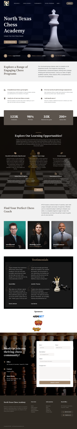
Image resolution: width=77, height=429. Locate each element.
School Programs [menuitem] (49, 3)
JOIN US (69, 3)
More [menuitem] (58, 3)
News (47, 407)
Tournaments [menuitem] (37, 3)
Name (40, 345)
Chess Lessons (34, 407)
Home (32, 406)
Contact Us (48, 410)
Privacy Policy (49, 411)
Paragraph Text (42, 365)
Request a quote (55, 382)
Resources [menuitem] (16, 3)
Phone (57, 345)
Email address (42, 351)
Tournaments (34, 409)
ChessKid (33, 411)
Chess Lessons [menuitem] (27, 3)
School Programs (34, 410)
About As (48, 409)
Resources (48, 406)
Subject (40, 358)
